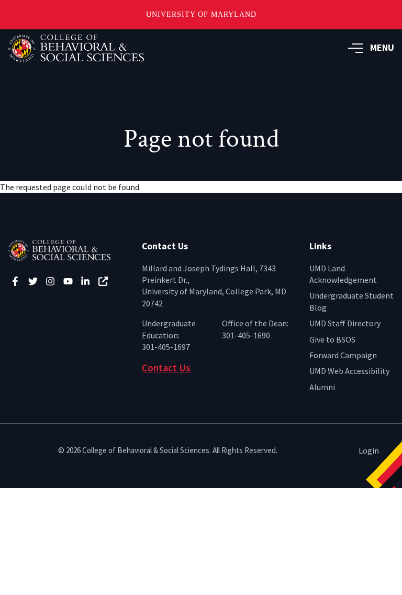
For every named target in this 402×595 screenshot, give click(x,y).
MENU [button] (382, 47)
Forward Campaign (343, 355)
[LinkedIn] (85, 281)
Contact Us (166, 367)
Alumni (322, 387)
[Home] (67, 249)
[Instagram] (50, 281)
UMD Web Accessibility (349, 371)
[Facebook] (15, 281)
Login (369, 450)
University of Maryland (201, 14)
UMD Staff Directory (345, 323)
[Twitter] (33, 281)
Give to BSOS (332, 339)
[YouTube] (68, 281)
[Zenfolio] (103, 281)
